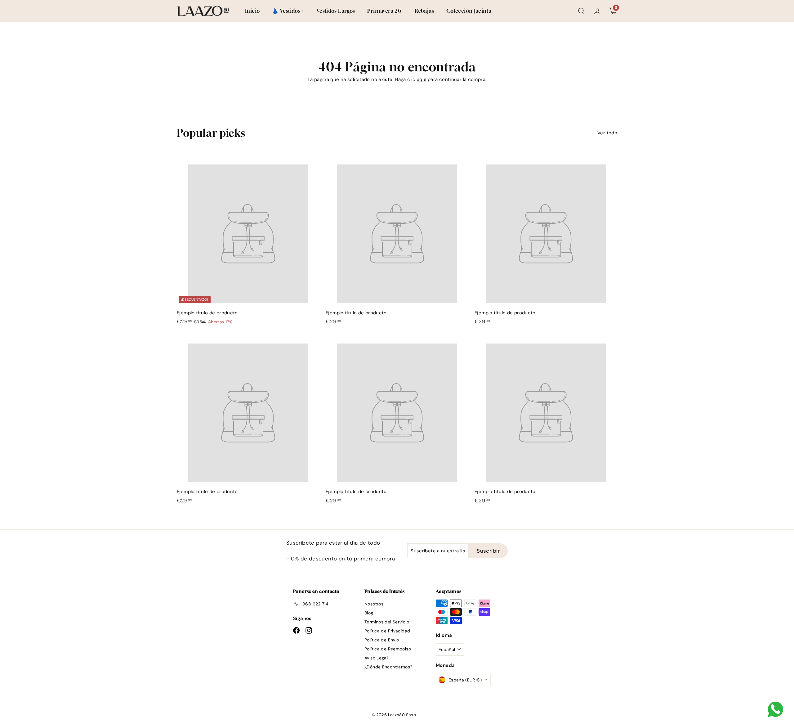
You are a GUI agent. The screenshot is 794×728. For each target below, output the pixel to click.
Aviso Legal (376, 658)
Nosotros (373, 604)
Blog (368, 613)
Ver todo (607, 133)
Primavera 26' (384, 10)
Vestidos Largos (335, 10)
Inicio (252, 10)
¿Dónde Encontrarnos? (388, 667)
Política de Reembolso (387, 649)
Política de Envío (381, 640)
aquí (421, 79)
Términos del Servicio (386, 622)
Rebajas (424, 10)
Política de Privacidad (387, 631)
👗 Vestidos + (288, 10)
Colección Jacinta (468, 10)
